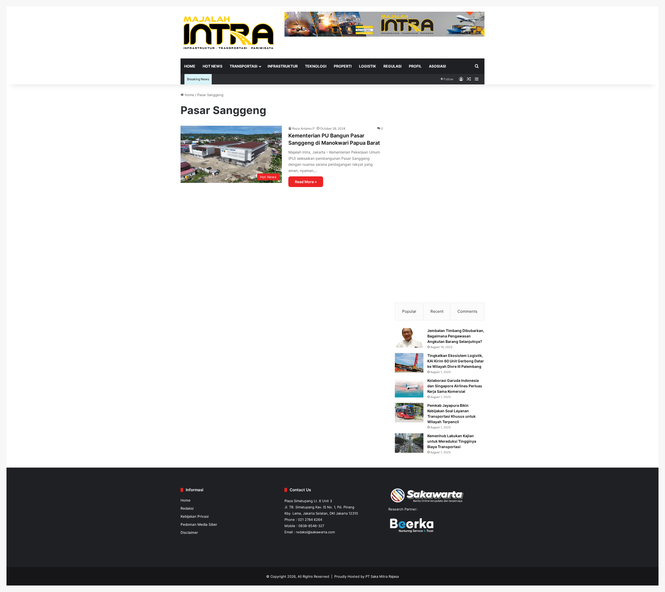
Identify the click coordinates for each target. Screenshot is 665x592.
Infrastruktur (283, 66)
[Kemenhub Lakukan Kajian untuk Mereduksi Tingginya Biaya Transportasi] (409, 443)
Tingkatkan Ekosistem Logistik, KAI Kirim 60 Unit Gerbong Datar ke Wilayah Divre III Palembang (455, 361)
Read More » (306, 181)
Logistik (367, 66)
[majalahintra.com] (229, 32)
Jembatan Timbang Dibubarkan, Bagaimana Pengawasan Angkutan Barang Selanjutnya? (455, 336)
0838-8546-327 (311, 526)
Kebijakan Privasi (195, 516)
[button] (403, 121)
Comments (467, 311)
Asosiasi (437, 66)
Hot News (212, 66)
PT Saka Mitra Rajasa (382, 576)
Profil (415, 66)
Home (189, 66)
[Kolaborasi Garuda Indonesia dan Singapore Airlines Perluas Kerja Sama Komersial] (409, 387)
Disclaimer (189, 532)
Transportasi (243, 66)
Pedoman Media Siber (199, 524)
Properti (343, 66)
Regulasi (392, 66)
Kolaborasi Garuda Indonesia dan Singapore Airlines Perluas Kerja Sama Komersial (454, 386)
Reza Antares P (303, 128)
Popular (409, 311)
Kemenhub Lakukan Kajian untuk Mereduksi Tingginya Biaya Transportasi (451, 441)
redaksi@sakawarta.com (315, 532)
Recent (436, 311)
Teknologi (316, 66)
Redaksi (187, 508)
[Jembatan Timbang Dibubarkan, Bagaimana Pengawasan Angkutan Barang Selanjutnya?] (409, 338)
